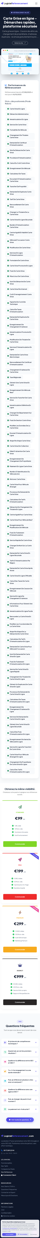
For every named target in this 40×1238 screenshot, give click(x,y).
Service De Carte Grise (18, 125)
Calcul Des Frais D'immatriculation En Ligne (19, 733)
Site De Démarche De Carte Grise (20, 151)
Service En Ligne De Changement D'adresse (18, 597)
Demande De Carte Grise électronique (19, 356)
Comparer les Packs (8, 1169)
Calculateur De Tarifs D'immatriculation (17, 501)
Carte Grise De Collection (19, 446)
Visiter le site (18, 43)
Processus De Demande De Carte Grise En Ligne (20, 693)
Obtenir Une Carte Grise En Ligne (20, 384)
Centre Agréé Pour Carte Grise (21, 515)
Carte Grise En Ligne (17, 109)
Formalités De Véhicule (18, 130)
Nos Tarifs (4, 1166)
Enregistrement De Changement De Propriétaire (20, 460)
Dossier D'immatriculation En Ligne (20, 434)
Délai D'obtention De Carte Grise (20, 452)
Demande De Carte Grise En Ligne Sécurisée (20, 554)
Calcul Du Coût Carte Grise (20, 163)
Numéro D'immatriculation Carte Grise (19, 226)
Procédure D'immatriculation (20, 158)
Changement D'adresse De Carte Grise (20, 371)
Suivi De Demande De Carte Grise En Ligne (20, 655)
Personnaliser (23, 1234)
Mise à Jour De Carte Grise (19, 276)
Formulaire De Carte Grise (19, 260)
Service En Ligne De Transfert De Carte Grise (20, 748)
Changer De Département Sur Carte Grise (21, 414)
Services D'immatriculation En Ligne (21, 348)
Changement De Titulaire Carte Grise (19, 136)
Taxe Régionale (15, 377)
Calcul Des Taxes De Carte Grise (19, 582)
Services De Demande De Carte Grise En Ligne (19, 718)
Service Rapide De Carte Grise (21, 540)
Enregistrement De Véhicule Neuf (20, 391)
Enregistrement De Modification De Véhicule (19, 526)
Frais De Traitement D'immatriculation (17, 534)
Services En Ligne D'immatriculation (16, 254)
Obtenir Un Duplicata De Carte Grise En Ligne (21, 685)
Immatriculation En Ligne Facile (21, 611)
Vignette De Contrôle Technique (18, 303)
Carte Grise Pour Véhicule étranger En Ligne (19, 756)
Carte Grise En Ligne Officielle (21, 576)
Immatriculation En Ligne (19, 119)
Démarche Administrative (19, 114)
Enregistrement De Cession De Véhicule (21, 590)
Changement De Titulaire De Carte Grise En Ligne (20, 678)
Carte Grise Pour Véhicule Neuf (21, 520)
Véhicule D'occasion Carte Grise (19, 241)
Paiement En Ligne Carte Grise (21, 466)
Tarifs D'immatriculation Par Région (20, 562)
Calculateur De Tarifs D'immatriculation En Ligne (19, 640)
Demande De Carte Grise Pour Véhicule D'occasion (21, 648)
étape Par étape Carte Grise (20, 441)
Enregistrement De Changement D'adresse (18, 326)
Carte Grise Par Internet (18, 289)
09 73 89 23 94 (8, 1150)
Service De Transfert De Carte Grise (21, 399)
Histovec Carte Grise (17, 479)
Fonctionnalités (6, 1163)
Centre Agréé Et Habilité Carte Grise (21, 233)
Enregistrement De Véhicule (20, 168)
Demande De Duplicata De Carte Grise (19, 318)
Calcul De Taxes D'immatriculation (16, 310)
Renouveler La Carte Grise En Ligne (20, 617)
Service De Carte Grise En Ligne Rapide (19, 670)
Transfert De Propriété (18, 186)
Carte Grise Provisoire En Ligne (21, 266)
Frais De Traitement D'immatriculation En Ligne (19, 663)
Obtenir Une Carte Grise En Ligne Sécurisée (20, 725)
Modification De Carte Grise (20, 248)
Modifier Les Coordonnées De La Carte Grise (21, 625)
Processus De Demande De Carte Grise (20, 493)
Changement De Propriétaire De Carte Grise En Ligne (20, 763)
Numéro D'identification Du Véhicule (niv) (20, 473)
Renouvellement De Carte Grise (19, 206)
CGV (2, 1210)
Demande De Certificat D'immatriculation (18, 144)
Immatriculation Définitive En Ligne (20, 406)
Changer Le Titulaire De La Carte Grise (19, 213)
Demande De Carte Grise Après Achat (21, 569)
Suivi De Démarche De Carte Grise (20, 283)
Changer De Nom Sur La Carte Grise (21, 547)
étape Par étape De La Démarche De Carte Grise (19, 633)
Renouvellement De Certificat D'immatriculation (21, 363)
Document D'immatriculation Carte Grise (20, 180)
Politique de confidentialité (9, 1228)
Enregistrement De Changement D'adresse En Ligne (20, 709)
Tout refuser (33, 1234)
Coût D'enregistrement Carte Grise (21, 295)
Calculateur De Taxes (17, 174)
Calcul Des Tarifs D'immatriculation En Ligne (19, 771)
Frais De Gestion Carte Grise (20, 420)
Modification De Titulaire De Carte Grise (20, 341)
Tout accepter (9, 1234)
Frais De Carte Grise (17, 271)
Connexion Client (9, 1175)
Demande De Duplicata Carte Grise (20, 193)
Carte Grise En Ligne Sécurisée (21, 220)
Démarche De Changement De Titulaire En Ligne (21, 508)
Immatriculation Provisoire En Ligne (20, 333)
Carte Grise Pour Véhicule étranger (19, 485)
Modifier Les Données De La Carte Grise (20, 427)
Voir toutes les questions (20, 1120)
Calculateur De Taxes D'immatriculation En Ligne (19, 700)
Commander (20, 844)
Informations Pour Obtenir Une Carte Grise (21, 605)
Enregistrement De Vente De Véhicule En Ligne (20, 740)
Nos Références (6, 1172)
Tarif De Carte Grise (17, 199)
